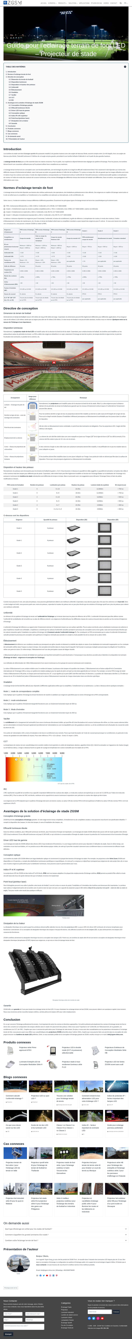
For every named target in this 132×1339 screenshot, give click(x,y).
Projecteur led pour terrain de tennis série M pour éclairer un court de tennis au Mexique (91, 1167)
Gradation (14, 92)
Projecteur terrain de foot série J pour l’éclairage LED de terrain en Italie (13, 1167)
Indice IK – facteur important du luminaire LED (90, 1127)
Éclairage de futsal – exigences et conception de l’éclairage (24, 657)
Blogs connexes (13, 131)
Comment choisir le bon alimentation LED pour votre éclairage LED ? (91, 1098)
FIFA (44, 223)
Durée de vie (36, 1131)
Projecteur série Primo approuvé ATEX (27, 1049)
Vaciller (13, 95)
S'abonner (116, 1312)
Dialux (100, 473)
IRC (12, 100)
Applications (84, 3)
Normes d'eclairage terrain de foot (19, 74)
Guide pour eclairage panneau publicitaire (115, 1126)
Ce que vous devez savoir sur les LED (13, 1126)
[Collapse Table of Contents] (125, 67)
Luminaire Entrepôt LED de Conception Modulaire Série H (30, 1063)
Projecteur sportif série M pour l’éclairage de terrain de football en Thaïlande (39, 1167)
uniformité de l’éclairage (46, 616)
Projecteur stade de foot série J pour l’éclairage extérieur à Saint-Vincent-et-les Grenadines (66, 1168)
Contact (113, 3)
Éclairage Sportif (66, 1322)
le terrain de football (19, 317)
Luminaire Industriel (67, 1312)
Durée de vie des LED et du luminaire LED (39, 1126)
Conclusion (12, 126)
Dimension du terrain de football (22, 79)
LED (8, 1131)
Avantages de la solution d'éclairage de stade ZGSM (25, 103)
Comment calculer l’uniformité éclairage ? (62, 632)
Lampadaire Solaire (67, 1320)
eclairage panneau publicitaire (116, 1131)
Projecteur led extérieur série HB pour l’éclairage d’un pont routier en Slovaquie (116, 1202)
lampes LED (93, 929)
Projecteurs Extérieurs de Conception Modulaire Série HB (115, 1050)
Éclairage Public (66, 1307)
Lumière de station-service (69, 1315)
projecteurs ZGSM (55, 1032)
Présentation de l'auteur (16, 139)
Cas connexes (12, 134)
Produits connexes (14, 128)
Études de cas (96, 3)
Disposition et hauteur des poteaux (23, 84)
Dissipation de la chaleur (19, 121)
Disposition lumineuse (19, 82)
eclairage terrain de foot (13, 161)
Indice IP (111, 1104)
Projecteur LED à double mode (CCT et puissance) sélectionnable (72, 1050)
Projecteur (9, 1102)
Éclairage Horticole (67, 1328)
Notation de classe (62, 1134)
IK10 (98, 873)
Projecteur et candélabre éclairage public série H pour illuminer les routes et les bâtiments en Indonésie (90, 1205)
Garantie (14, 123)
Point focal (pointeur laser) (20, 118)
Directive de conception (16, 77)
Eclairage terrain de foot (10, 1288)
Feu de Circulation (67, 1325)
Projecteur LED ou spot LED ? (40, 1097)
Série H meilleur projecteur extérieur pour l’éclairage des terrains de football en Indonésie (66, 1202)
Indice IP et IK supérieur (19, 115)
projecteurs (55, 403)
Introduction (12, 71)
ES (102, 1328)
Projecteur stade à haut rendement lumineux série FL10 (72, 1064)
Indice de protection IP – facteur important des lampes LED (116, 1098)
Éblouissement (16, 90)
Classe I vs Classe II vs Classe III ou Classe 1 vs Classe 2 (66, 1127)
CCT (12, 97)
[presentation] (10, 1051)
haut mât (121, 602)
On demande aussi (14, 136)
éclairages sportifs (29, 153)
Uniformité (14, 87)
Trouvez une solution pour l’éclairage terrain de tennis (65, 1098)
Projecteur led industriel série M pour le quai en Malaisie (15, 1201)
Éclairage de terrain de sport (65, 1104)
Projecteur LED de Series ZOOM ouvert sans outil (114, 1063)
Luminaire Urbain (66, 1317)
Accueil (44, 3)
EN (105, 1328)
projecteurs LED (72, 927)
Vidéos (106, 3)
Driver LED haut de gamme (20, 110)
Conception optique (18, 113)
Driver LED (86, 1104)
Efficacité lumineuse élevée (20, 108)
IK (83, 1134)
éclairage (60, 177)
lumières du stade (26, 476)
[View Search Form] (120, 3)
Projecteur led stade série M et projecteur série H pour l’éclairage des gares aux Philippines (40, 1203)
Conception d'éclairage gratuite (22, 105)
